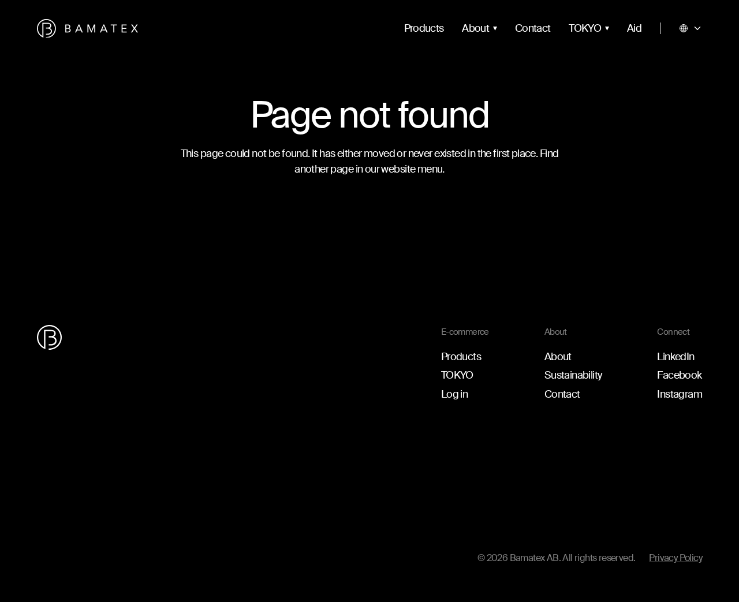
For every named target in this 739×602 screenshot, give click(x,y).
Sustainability (573, 375)
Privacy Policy (675, 558)
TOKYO (585, 28)
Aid (634, 28)
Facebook (679, 375)
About (475, 28)
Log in (454, 394)
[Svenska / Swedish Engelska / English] (690, 28)
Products (424, 28)
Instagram (679, 394)
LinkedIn (675, 357)
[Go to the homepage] (87, 28)
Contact (532, 28)
